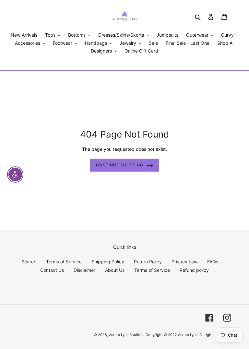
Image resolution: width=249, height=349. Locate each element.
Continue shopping (119, 164)
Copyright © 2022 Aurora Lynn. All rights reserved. (188, 334)
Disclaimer (84, 270)
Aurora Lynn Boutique (126, 334)
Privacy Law (184, 261)
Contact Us (52, 270)
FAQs (212, 261)
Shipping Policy (107, 261)
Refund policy (194, 270)
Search (28, 261)
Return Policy (148, 261)
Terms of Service (64, 261)
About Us (114, 270)
